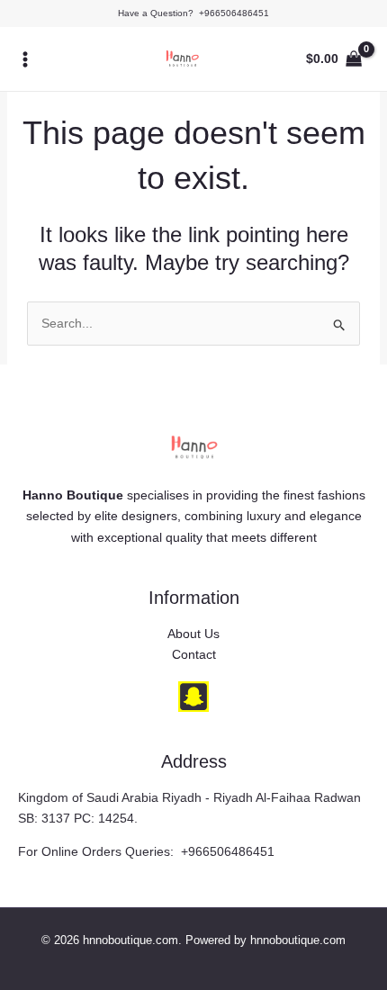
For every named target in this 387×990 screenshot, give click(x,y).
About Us (193, 633)
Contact (194, 654)
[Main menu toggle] (25, 59)
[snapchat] (193, 696)
